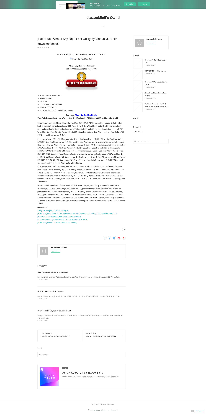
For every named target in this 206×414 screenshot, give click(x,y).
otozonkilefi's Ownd (103, 18)
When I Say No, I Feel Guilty (86, 115)
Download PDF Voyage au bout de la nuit (54, 311)
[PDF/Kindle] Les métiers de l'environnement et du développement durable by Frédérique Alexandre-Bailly (77, 213)
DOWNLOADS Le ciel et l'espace (50, 291)
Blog (103, 26)
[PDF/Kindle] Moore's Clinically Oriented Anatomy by (57, 222)
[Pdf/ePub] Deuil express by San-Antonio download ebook (59, 216)
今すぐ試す (130, 4)
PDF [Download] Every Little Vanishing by (53, 210)
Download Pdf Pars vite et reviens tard (53, 272)
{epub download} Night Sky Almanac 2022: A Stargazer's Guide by (62, 219)
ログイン (144, 4)
